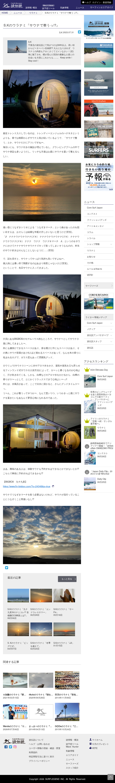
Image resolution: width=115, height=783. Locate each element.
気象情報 (70, 750)
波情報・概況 (72, 739)
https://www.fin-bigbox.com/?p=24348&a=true (26, 486)
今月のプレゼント (100, 743)
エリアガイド (72, 754)
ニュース (18, 12)
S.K (60, 32)
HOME (5, 12)
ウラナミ (33, 12)
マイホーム (97, 739)
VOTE (94, 748)
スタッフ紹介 (72, 767)
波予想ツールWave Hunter (72, 745)
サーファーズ (72, 763)
